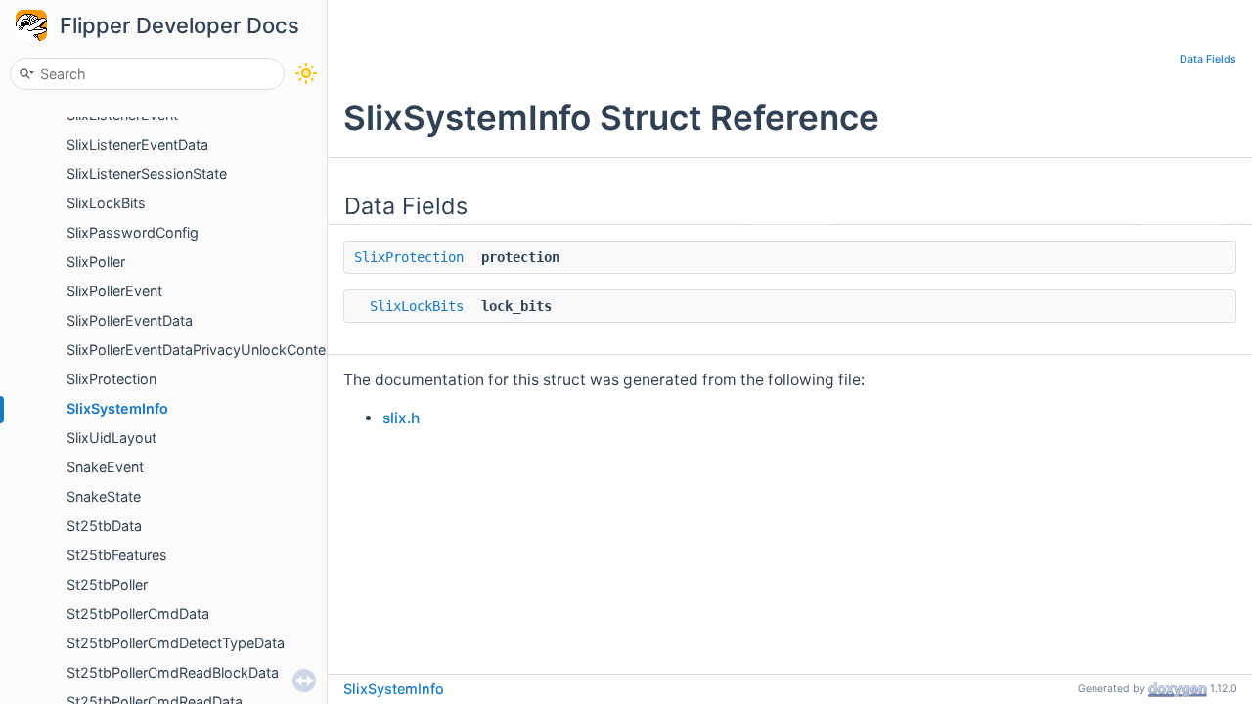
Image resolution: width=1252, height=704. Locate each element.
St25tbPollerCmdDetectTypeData (176, 643)
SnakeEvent (105, 467)
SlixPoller (96, 261)
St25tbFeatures (117, 555)
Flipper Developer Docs (179, 25)
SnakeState (104, 496)
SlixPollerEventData (130, 320)
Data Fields (1208, 59)
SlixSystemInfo (117, 408)
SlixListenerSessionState (147, 173)
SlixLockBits (106, 203)
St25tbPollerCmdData (138, 613)
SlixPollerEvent (114, 291)
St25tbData (104, 525)
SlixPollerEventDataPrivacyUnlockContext (202, 349)
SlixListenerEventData (137, 144)
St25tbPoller (107, 584)
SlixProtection (111, 379)
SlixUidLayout (111, 437)
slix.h (401, 418)
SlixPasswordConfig (133, 232)
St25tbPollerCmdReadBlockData (173, 672)
